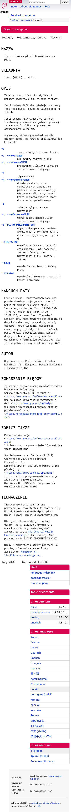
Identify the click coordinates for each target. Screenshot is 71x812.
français (36, 663)
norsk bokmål (39, 678)
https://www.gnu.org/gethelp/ (32, 403)
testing (15, 20)
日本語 (35, 673)
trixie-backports (40, 612)
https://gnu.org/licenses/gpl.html (29, 472)
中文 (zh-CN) (38, 731)
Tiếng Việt (37, 726)
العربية (34, 637)
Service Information (23, 15)
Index (14, 6)
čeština (35, 642)
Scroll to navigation (16, 29)
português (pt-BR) (42, 694)
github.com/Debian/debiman (46, 803)
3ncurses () (43, 761)
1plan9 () (40, 756)
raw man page (39, 583)
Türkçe (35, 715)
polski (34, 689)
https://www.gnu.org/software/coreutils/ (33, 396)
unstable (36, 622)
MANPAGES (15, 1)
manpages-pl (26, 20)
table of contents (43, 592)
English (35, 658)
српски (35, 705)
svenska (36, 710)
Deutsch (36, 652)
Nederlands (38, 684)
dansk (34, 647)
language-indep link (43, 572)
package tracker (40, 577)
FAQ (47, 6)
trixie (34, 607)
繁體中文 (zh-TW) (41, 736)
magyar (35, 668)
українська (37, 720)
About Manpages (31, 6)
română (35, 699)
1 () (36, 750)
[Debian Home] (4, 7)
